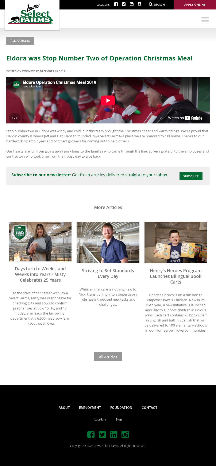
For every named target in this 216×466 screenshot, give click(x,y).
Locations (103, 5)
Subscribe (191, 176)
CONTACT (149, 408)
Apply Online (194, 5)
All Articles (20, 41)
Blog (119, 419)
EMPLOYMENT (90, 408)
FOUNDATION (121, 408)
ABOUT (64, 408)
